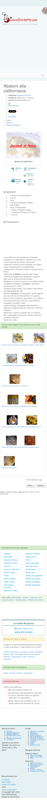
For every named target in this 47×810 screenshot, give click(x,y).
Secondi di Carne (10, 560)
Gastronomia (31, 557)
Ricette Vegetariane (14, 738)
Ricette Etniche (12, 734)
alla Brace (39, 652)
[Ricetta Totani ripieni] (39, 338)
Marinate (7, 656)
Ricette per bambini (33, 578)
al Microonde (16, 656)
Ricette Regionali (13, 733)
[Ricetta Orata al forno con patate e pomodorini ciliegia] (17, 338)
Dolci (32, 743)
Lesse (24, 656)
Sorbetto (19, 673)
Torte (28, 560)
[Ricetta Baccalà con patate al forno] (31, 420)
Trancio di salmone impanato (11, 365)
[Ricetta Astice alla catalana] (30, 399)
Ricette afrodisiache (33, 585)
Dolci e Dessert (10, 578)
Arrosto (31, 652)
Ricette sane (30, 572)
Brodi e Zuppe (9, 572)
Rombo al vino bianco (9, 468)
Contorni (7, 566)
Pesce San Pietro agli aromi (11, 447)
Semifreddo (28, 673)
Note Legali (6, 782)
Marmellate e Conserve (9, 586)
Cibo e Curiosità (36, 756)
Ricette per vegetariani (34, 575)
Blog (32, 758)
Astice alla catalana (30, 406)
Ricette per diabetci (33, 582)
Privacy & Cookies (9, 784)
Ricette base (30, 569)
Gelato (6, 673)
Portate (26, 597)
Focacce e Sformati (11, 569)
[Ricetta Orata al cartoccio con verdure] (12, 420)
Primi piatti (8, 557)
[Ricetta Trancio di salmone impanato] (11, 358)
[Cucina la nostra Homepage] (2, 75)
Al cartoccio (15, 652)
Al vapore (24, 652)
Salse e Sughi (9, 582)
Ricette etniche (21, 600)
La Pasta (10, 739)
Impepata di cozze (27, 365)
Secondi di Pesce (10, 563)
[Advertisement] (23, 48)
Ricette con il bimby (35, 600)
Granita (12, 673)
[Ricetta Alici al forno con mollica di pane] (13, 399)
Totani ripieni (39, 345)
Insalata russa (23, 632)
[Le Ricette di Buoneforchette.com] (20, 17)
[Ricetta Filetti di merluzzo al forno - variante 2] (15, 379)
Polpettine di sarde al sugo (30, 447)
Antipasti (7, 553)
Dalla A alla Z (17, 597)
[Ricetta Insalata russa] (24, 628)
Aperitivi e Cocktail (33, 553)
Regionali (33, 597)
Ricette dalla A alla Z (14, 736)
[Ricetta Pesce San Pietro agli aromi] (11, 440)
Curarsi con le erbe (37, 771)
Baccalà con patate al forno (31, 427)
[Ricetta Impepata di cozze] (27, 358)
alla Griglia (19, 654)
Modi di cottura (35, 763)
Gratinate (27, 654)
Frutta (6, 575)
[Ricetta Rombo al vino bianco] (9, 460)
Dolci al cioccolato (32, 563)
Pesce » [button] (31, 485)
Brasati (6, 654)
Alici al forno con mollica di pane (13, 406)
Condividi (11, 116)
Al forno (7, 652)
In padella (36, 654)
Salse (32, 768)
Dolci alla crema (32, 566)
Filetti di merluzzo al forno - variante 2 (15, 386)
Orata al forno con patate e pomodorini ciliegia (18, 345)
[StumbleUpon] (9, 103)
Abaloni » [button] (41, 485)
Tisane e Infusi (35, 769)
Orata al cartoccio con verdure (12, 427)
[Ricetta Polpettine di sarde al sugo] (29, 440)
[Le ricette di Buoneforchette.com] (23, 9)
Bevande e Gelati (10, 590)
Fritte (12, 654)
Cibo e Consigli (36, 755)
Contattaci (6, 779)
